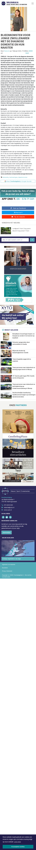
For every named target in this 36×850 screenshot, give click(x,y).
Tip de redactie (19, 217)
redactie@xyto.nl (9, 507)
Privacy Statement (7, 571)
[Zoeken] (32, 240)
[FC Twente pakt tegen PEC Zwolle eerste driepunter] (6, 378)
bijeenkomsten (22, 177)
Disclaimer (5, 567)
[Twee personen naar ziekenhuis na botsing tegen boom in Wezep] (6, 370)
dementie (5, 177)
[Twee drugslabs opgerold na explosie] (6, 362)
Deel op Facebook (19, 208)
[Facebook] (3, 517)
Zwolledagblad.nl (12, 2)
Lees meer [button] (17, 842)
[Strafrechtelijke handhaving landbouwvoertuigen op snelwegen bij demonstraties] (6, 395)
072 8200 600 (8, 505)
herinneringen (13, 177)
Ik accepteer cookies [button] (18, 846)
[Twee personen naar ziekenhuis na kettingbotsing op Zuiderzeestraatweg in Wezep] (6, 387)
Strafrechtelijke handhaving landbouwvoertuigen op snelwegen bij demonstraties (23, 394)
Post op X (19, 212)
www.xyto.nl (8, 510)
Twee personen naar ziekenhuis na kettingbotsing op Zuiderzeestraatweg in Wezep (23, 386)
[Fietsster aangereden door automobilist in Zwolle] (6, 345)
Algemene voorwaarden (8, 564)
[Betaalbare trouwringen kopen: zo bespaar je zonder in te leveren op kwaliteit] (6, 336)
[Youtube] (7, 517)
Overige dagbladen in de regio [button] (11, 558)
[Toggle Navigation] (32, 3)
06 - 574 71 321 (25, 198)
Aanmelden (6, 532)
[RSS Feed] (10, 517)
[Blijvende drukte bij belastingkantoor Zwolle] (6, 353)
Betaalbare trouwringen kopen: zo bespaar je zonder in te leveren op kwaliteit (23, 336)
